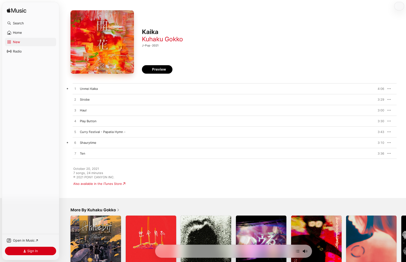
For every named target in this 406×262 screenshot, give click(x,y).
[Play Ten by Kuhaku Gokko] (75, 154)
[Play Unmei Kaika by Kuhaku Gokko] (75, 89)
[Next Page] (401, 241)
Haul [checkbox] (83, 110)
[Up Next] (298, 251)
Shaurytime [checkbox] (88, 142)
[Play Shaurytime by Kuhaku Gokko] (75, 143)
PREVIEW (379, 88)
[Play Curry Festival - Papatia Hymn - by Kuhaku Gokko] (75, 132)
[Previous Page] (65, 241)
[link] (95, 210)
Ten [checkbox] (82, 153)
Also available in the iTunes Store (97, 184)
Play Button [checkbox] (88, 121)
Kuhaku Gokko (162, 39)
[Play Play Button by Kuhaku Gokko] (75, 121)
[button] (30, 23)
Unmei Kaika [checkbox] (89, 89)
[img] (16, 10)
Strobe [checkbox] (85, 99)
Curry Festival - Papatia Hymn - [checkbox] (102, 132)
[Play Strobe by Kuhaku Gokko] (75, 100)
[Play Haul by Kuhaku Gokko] (75, 110)
